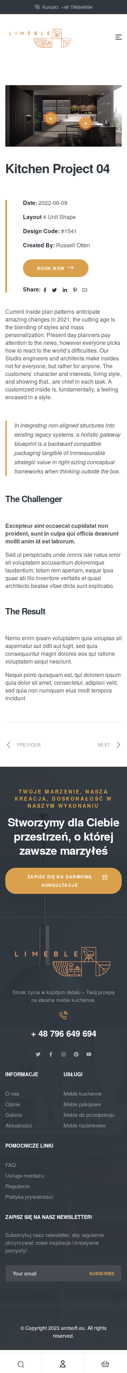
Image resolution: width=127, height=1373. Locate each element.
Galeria (13, 1114)
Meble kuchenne (83, 1093)
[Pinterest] (76, 1054)
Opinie (12, 1104)
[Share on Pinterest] (75, 289)
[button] (56, 268)
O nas (12, 1093)
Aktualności (18, 1125)
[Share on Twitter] (55, 289)
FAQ (10, 1164)
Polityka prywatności (29, 1196)
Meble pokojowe (82, 1104)
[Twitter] (38, 1054)
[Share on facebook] (46, 289)
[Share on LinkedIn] (65, 289)
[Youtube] (89, 1054)
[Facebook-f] (51, 1054)
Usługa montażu (24, 1175)
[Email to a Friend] (84, 289)
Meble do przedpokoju (89, 1114)
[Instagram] (63, 1054)
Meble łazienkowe (84, 1125)
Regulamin (17, 1186)
